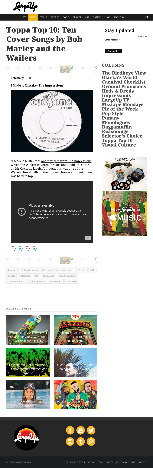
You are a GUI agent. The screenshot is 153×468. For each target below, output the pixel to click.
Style (44, 17)
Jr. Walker (81, 270)
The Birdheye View (124, 73)
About (118, 17)
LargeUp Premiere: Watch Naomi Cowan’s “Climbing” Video (28, 401)
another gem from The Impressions (66, 161)
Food (66, 17)
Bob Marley (14, 270)
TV (24, 17)
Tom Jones (71, 281)
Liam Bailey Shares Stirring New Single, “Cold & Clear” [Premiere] (75, 369)
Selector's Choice (122, 136)
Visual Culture (119, 145)
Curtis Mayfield (50, 270)
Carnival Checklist (124, 82)
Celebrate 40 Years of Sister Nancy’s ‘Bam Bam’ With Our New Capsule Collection (28, 337)
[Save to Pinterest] (27, 248)
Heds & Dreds (118, 91)
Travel (77, 17)
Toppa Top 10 (117, 140)
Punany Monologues (116, 120)
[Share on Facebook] (13, 248)
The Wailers (56, 281)
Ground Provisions (124, 86)
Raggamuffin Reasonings (117, 129)
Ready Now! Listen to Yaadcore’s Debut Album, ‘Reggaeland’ (75, 337)
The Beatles (48, 275)
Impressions (116, 95)
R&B (92, 270)
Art (87, 17)
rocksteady (25, 275)
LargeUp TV (115, 100)
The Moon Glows (16, 281)
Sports (55, 17)
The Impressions (67, 275)
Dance (97, 17)
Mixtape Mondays (122, 104)
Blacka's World (119, 77)
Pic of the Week (120, 109)
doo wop (67, 270)
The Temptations (37, 281)
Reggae (11, 275)
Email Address (112, 39)
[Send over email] (34, 248)
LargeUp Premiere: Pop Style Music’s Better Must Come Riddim (28, 369)
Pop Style (113, 113)
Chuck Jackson (31, 270)
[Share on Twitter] (20, 248)
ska (36, 275)
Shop (107, 17)
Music (33, 17)
